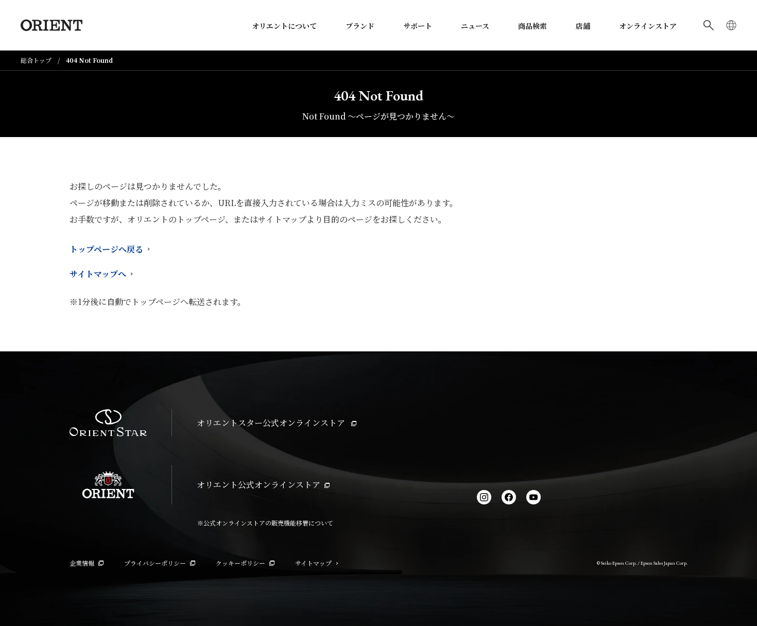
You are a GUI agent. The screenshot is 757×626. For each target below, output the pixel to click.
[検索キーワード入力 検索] (708, 25)
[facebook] (509, 497)
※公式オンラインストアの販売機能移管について (265, 522)
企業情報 (82, 563)
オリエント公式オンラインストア (258, 484)
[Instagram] (484, 497)
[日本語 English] (731, 25)
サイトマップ (313, 563)
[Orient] (51, 25)
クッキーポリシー (240, 563)
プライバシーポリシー (155, 563)
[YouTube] (533, 497)
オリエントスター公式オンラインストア (272, 423)
